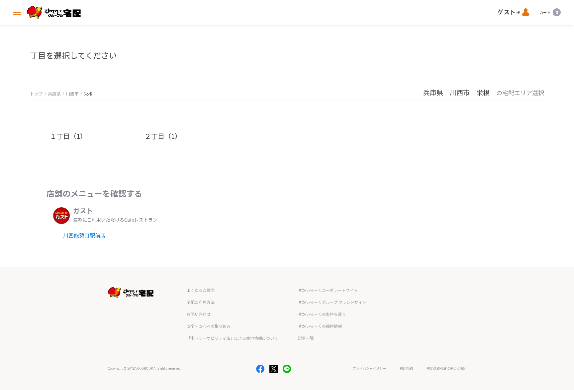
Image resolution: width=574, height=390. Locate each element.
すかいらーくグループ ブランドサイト (332, 302)
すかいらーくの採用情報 (320, 326)
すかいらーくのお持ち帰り (322, 314)
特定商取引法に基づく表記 (446, 368)
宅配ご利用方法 (201, 302)
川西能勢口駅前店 (84, 235)
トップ (36, 94)
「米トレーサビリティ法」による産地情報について (232, 338)
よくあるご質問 (201, 290)
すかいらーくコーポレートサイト (328, 290)
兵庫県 (54, 94)
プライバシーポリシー (369, 368)
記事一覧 (306, 338)
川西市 (72, 94)
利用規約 (406, 368)
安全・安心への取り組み (209, 326)
